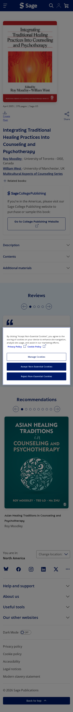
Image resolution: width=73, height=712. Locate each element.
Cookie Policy (35, 346)
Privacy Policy (15, 346)
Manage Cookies (36, 356)
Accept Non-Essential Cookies (36, 366)
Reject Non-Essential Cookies (36, 376)
